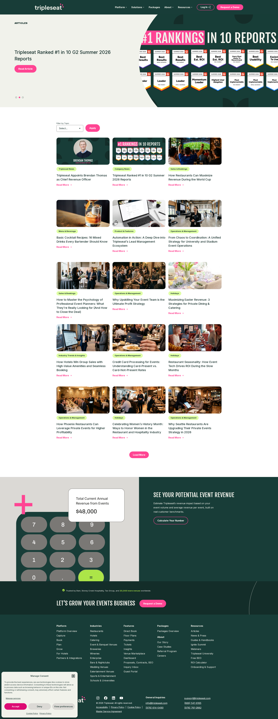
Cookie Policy (32, 713)
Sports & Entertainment (103, 676)
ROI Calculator (199, 662)
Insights (128, 649)
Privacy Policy (45, 713)
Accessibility (102, 707)
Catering (94, 640)
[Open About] (173, 7)
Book (59, 640)
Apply (92, 128)
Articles (195, 631)
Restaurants (96, 631)
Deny (39, 706)
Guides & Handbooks (202, 640)
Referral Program (167, 651)
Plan (58, 644)
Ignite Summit (198, 644)
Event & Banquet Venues (103, 644)
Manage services (13, 698)
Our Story (162, 642)
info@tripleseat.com (156, 703)
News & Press (198, 635)
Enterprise (95, 658)
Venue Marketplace (134, 653)
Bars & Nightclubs (100, 662)
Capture (60, 635)
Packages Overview (168, 631)
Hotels (93, 635)
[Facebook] (105, 698)
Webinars (196, 649)
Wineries (94, 653)
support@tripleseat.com (197, 698)
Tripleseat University (202, 653)
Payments (129, 640)
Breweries (95, 649)
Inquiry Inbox (131, 667)
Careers (161, 655)
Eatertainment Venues (102, 671)
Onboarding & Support (203, 667)
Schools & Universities (102, 680)
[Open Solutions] (143, 7)
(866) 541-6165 (192, 703)
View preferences (63, 706)
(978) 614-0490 (154, 707)
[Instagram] (98, 698)
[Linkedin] (113, 698)
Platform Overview (66, 631)
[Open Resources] (191, 7)
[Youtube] (121, 698)
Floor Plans (130, 635)
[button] (73, 676)
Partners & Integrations (69, 658)
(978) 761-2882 (192, 707)
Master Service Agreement (109, 711)
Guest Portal (130, 671)
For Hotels (62, 653)
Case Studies (164, 646)
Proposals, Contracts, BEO (138, 662)
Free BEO (196, 658)
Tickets (127, 644)
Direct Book (130, 631)
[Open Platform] (126, 7)
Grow (59, 649)
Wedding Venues (99, 667)
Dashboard (130, 658)
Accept (15, 706)
